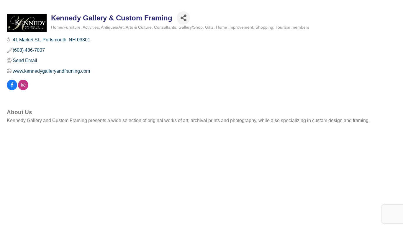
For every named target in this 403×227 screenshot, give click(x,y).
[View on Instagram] (23, 88)
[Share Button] (183, 18)
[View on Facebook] (12, 88)
